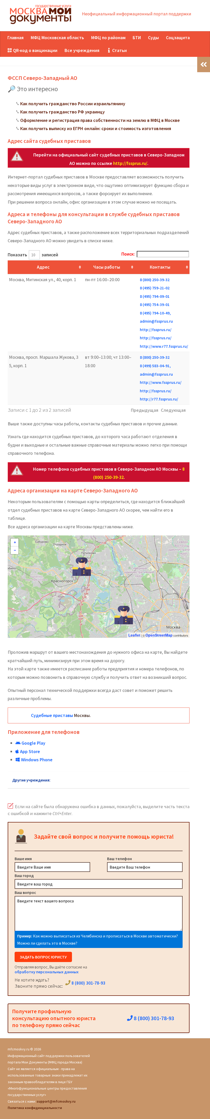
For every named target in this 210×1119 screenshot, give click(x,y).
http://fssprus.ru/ (130, 163)
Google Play (32, 743)
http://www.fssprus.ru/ (161, 382)
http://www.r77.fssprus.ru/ (164, 346)
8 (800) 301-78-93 (87, 983)
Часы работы (106, 267)
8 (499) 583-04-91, (155, 365)
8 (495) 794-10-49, (155, 312)
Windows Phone (36, 760)
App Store (29, 751)
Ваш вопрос (25, 892)
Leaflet (134, 635)
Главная (15, 37)
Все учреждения (82, 50)
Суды (153, 37)
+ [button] (15, 542)
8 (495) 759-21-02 (155, 287)
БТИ (137, 37)
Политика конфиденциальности (35, 1107)
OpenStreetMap (159, 635)
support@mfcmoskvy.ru (56, 1101)
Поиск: (128, 254)
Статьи (119, 50)
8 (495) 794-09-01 (155, 296)
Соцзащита (178, 37)
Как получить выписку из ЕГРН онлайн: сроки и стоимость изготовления (95, 128)
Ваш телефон (119, 858)
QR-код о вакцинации (34, 50)
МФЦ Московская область (57, 37)
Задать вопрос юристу (43, 956)
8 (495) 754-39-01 (155, 304)
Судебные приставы (52, 715)
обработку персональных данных (47, 971)
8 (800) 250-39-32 (155, 279)
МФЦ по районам (108, 37)
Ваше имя (23, 858)
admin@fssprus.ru (156, 321)
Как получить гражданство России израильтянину (72, 104)
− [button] (15, 550)
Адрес (43, 267)
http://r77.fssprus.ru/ (159, 399)
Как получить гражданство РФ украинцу (62, 112)
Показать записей (33, 255)
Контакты (160, 267)
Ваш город (24, 875)
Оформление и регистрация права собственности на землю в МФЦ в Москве (100, 120)
